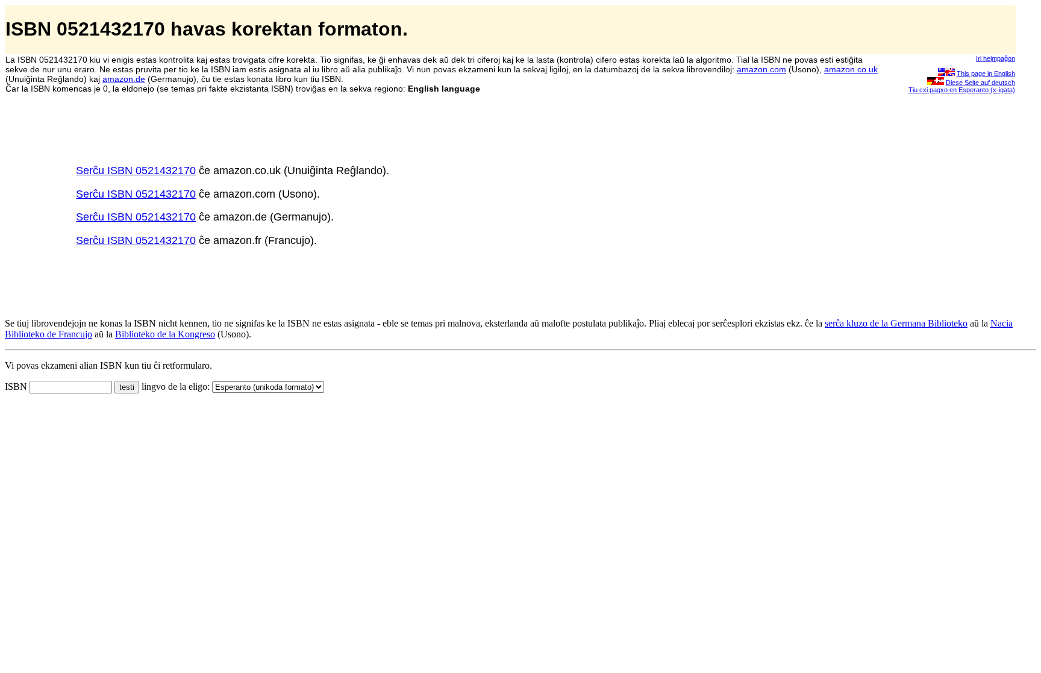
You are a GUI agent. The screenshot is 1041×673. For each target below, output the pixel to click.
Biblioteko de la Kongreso (165, 334)
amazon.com (761, 69)
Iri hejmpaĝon (995, 58)
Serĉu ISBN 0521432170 (136, 170)
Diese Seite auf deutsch (980, 82)
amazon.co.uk (851, 69)
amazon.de (123, 79)
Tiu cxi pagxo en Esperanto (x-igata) (961, 89)
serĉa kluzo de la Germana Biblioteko (896, 323)
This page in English (986, 73)
